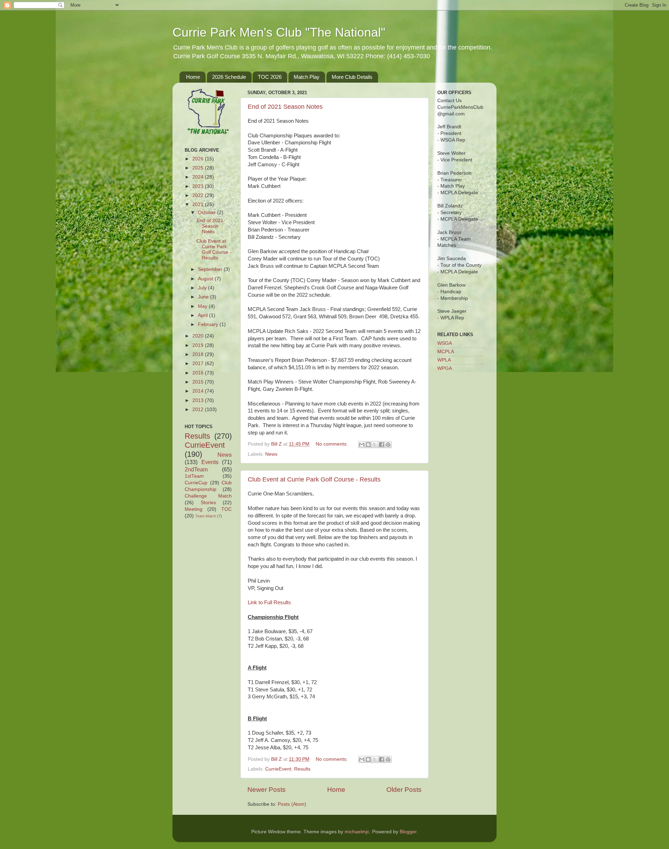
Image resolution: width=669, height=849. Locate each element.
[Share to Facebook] (381, 444)
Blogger (408, 831)
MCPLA (445, 351)
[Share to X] (374, 444)
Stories (208, 502)
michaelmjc (357, 831)
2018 (198, 354)
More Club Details (352, 77)
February (209, 324)
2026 (198, 158)
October (207, 212)
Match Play (307, 77)
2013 (198, 400)
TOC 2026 (270, 77)
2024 (198, 177)
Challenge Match (208, 496)
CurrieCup (196, 482)
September (211, 269)
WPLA (444, 360)
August (206, 278)
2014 (198, 391)
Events (209, 462)
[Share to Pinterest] (388, 444)
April (203, 315)
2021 (198, 204)
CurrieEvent (278, 769)
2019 (198, 345)
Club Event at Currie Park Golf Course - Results (314, 479)
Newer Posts (266, 789)
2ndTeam (196, 469)
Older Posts (404, 789)
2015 (198, 382)
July (203, 287)
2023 (198, 186)
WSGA (444, 343)
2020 (198, 336)
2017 (198, 363)
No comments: (332, 444)
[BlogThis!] (368, 444)
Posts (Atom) (292, 804)
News (271, 454)
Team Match (205, 516)
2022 (198, 195)
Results (302, 769)
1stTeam (194, 476)
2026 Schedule (229, 77)
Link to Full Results (269, 602)
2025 (198, 167)
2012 (198, 409)
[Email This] (361, 444)
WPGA (444, 368)
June (204, 297)
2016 (198, 373)
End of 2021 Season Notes (285, 106)
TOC (226, 509)
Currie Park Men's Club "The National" (278, 32)
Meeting (193, 509)
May (203, 306)
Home (193, 77)
